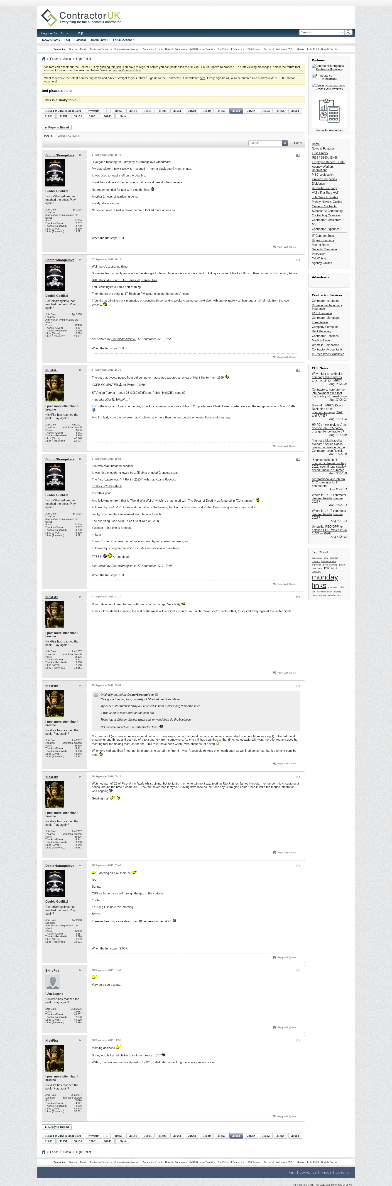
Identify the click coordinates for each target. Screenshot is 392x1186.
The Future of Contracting (231, 49)
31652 (251, 111)
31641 (177, 111)
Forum (54, 58)
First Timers (320, 153)
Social (300, 49)
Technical (269, 49)
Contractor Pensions (325, 336)
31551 (148, 111)
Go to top (343, 1172)
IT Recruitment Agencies (328, 354)
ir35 (326, 568)
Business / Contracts (101, 49)
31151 (133, 111)
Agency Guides (322, 263)
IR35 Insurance (322, 313)
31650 (221, 111)
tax (313, 592)
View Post (156, 694)
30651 (118, 111)
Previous (93, 111)
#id (298, 155)
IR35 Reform (253, 49)
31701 (49, 116)
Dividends (318, 183)
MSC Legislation (322, 174)
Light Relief (313, 49)
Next (123, 116)
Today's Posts (51, 40)
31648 (192, 111)
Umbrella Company (324, 188)
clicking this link (110, 67)
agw (326, 558)
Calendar (80, 40)
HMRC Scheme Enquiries (202, 49)
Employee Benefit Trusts (328, 162)
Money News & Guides (327, 201)
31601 (163, 111)
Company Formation (325, 327)
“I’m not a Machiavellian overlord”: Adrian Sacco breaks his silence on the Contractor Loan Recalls (328, 445)
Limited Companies (324, 179)
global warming (330, 565)
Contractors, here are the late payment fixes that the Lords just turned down (329, 393)
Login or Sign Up (53, 33)
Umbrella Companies (176, 49)
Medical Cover (321, 340)
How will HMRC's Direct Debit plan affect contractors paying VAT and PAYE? (327, 410)
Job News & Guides (325, 197)
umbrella (332, 595)
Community (98, 40)
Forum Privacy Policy (127, 70)
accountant (317, 558)
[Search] (348, 32)
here (202, 78)
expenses (316, 565)
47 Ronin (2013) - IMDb (107, 486)
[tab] (48, 136)
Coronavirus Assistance (126, 49)
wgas (339, 595)
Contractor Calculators (326, 220)
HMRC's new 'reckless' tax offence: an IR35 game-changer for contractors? (329, 428)
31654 (280, 111)
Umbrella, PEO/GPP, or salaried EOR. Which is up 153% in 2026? (329, 530)
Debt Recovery (321, 331)
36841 (108, 116)
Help (79, 33)
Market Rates (321, 244)
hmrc (320, 568)
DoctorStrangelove (59, 155)
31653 (266, 111)
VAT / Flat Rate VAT (325, 192)
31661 (295, 111)
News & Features (323, 148)
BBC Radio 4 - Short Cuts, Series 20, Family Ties (124, 280)
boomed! (334, 558)
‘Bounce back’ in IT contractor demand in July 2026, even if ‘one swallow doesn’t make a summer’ (329, 465)
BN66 (334, 157)
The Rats (229, 783)
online (341, 587)
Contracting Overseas (326, 215)
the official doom (324, 592)
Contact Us (308, 1172)
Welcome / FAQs (284, 49)
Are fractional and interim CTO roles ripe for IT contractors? (328, 482)
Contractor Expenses (326, 229)
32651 (93, 116)
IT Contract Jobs (323, 235)
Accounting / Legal (152, 49)
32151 (78, 116)
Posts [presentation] (48, 135)
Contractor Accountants (327, 349)
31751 (63, 116)
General (73, 49)
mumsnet (332, 587)
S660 (324, 157)
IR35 (315, 157)
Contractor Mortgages (326, 317)
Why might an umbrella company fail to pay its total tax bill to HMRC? (327, 377)
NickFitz (51, 370)
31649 (207, 111)
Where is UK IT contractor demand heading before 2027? (329, 498)
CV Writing (319, 258)
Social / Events (329, 49)
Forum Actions (122, 40)
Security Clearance (324, 249)
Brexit (83, 49)
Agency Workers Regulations (323, 168)
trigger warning (319, 595)
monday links (325, 581)
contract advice (328, 561)
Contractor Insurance (325, 300)
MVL (315, 224)
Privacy (326, 1172)
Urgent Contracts (323, 240)
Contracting (60, 49)
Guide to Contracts (324, 206)
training (337, 592)
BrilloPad (52, 970)
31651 (236, 111)
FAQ (67, 40)
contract (316, 561)
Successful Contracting (327, 211)
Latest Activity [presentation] (68, 135)
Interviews (318, 254)
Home (316, 144)
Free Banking (320, 322)
